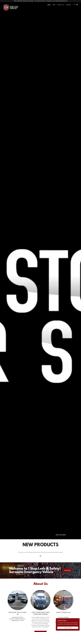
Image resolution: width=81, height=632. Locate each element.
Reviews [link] (68, 4)
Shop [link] (53, 4)
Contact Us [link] (60, 4)
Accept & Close (68, 627)
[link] (11, 4)
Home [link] (49, 4)
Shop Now (67, 570)
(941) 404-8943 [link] (61, 535)
